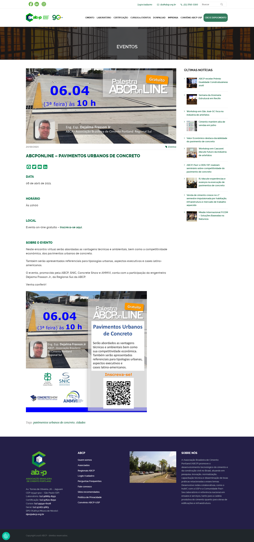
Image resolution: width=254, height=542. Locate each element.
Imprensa (173, 17)
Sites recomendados (89, 492)
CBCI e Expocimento (215, 17)
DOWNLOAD (159, 17)
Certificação (121, 17)
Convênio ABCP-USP (191, 17)
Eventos (172, 146)
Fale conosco (85, 486)
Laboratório (104, 17)
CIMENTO (89, 17)
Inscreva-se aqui (71, 227)
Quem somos (85, 460)
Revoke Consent (6, 536)
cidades (80, 422)
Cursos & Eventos (140, 17)
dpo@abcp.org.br (35, 514)
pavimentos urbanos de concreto (54, 422)
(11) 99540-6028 (42, 503)
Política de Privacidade (90, 497)
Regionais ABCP (86, 470)
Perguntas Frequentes (89, 481)
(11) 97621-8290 (48, 500)
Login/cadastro (145, 4)
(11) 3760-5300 (191, 4)
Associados (84, 465)
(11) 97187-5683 (41, 507)
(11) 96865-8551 (47, 496)
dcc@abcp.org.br (168, 4)
